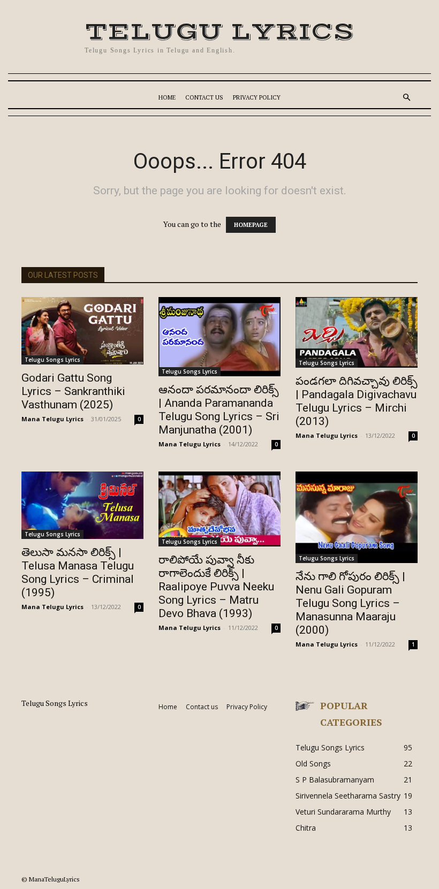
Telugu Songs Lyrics (52, 359)
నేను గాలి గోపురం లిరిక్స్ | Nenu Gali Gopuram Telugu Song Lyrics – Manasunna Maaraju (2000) (350, 603)
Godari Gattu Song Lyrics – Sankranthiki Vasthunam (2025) (73, 391)
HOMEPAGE (251, 225)
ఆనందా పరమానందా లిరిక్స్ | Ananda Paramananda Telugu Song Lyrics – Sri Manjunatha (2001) (218, 409)
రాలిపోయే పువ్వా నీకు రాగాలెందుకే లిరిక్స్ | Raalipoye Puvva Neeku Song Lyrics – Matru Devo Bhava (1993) (216, 586)
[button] (407, 98)
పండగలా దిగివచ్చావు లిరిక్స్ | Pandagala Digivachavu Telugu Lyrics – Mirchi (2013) (357, 401)
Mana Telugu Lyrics (52, 419)
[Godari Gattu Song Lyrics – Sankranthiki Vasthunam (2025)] (82, 330)
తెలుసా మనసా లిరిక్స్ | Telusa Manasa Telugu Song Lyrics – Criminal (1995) (77, 572)
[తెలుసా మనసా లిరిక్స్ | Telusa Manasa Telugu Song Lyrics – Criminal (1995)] (82, 505)
